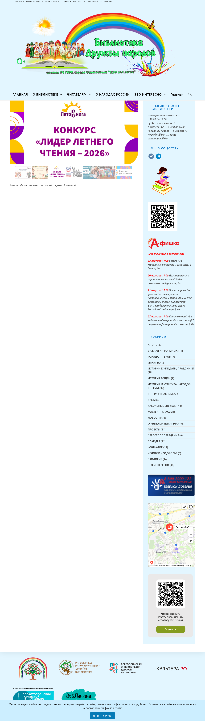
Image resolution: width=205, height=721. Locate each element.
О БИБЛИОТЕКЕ (33, 1)
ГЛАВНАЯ (19, 1)
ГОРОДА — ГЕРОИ (159, 356)
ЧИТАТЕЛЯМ (51, 1)
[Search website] (190, 94)
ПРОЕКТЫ (154, 429)
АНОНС (152, 345)
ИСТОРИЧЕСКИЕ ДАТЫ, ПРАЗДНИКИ (171, 368)
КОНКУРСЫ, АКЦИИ (160, 394)
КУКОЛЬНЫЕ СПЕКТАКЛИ (164, 406)
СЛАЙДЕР (154, 441)
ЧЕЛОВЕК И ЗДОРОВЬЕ (162, 453)
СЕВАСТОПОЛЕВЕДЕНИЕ (163, 435)
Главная (108, 1)
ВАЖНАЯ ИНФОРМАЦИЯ (163, 350)
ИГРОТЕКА (154, 362)
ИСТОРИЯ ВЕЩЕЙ (159, 378)
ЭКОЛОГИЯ (155, 459)
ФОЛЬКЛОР (155, 447)
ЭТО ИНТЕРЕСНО (91, 1)
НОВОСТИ (154, 417)
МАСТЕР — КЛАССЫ (160, 411)
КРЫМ (152, 400)
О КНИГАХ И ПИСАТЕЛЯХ (163, 423)
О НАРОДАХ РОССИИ (71, 1)
